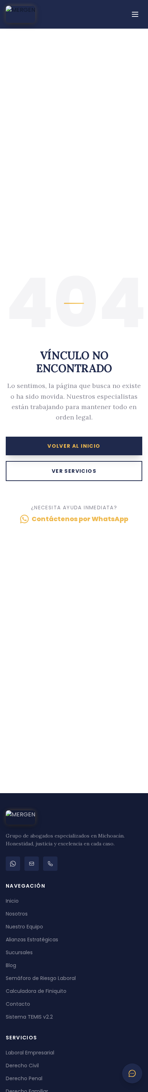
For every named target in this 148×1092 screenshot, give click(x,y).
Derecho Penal (24, 1078)
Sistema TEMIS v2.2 (29, 1016)
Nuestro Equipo (24, 926)
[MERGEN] (20, 14)
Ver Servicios (74, 471)
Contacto (18, 1004)
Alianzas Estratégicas (32, 939)
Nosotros (17, 913)
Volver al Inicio (73, 446)
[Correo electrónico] (31, 863)
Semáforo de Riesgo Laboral (41, 978)
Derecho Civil (22, 1065)
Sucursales (19, 952)
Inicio (12, 900)
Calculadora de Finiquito (36, 991)
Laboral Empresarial (30, 1052)
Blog (11, 965)
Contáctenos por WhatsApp (80, 518)
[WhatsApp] (13, 863)
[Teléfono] (50, 863)
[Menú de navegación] (135, 14)
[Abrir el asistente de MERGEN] (132, 1073)
